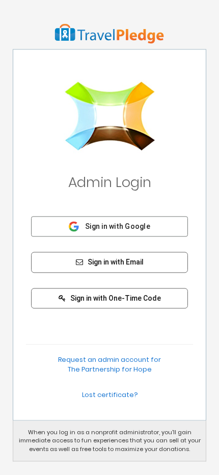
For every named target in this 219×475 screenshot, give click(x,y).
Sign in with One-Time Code (115, 298)
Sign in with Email (115, 262)
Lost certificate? (110, 394)
